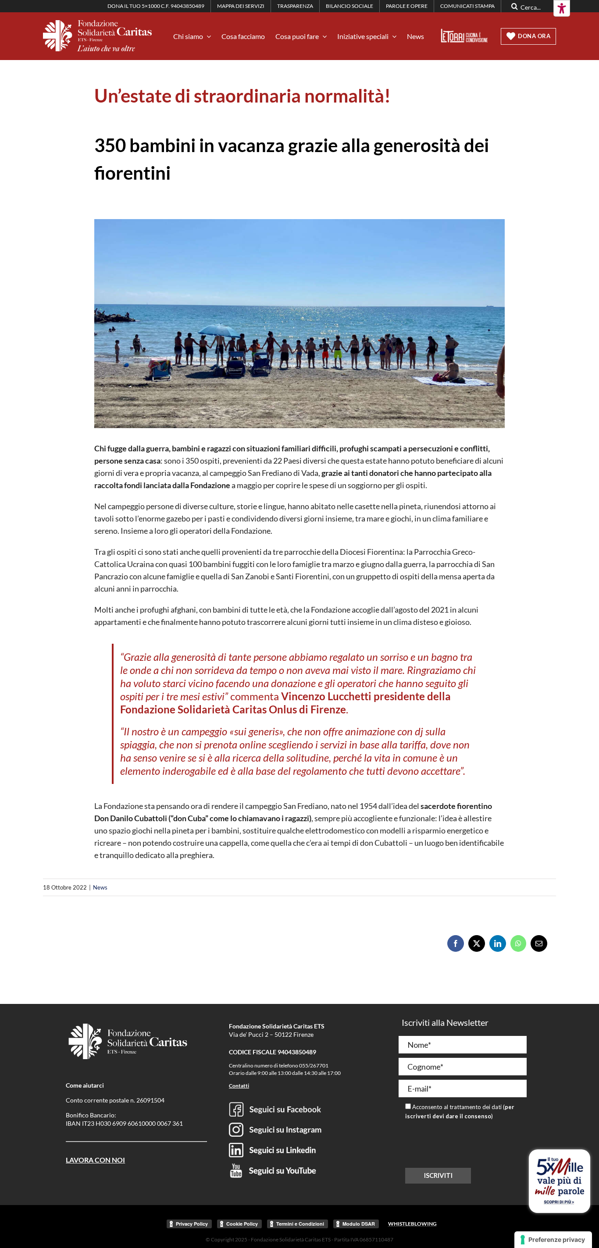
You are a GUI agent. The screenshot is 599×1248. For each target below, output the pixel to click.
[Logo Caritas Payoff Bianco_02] (97, 24)
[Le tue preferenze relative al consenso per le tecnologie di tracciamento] (553, 1239)
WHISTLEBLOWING (412, 1223)
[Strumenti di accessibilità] (561, 8)
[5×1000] (559, 1161)
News (100, 887)
